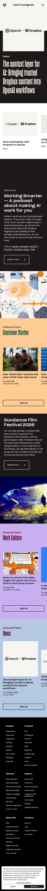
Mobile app (10, 735)
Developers (10, 834)
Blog (7, 823)
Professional (29, 735)
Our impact (29, 834)
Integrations (10, 739)
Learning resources (31, 807)
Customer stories (12, 827)
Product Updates (31, 765)
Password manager (13, 794)
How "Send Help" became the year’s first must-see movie (20, 376)
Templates (9, 758)
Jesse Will (10, 381)
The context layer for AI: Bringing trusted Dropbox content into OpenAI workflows (22, 77)
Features (9, 742)
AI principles (29, 800)
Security (9, 750)
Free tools (9, 761)
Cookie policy (29, 790)
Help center (29, 779)
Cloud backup (11, 798)
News (6, 56)
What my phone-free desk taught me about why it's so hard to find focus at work (19, 580)
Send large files (11, 779)
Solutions (9, 746)
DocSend (28, 758)
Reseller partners (12, 846)
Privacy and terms (31, 787)
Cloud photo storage (13, 787)
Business (28, 739)
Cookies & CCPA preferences (30, 795)
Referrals (9, 842)
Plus (26, 731)
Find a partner (11, 853)
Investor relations (31, 830)
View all (23, 403)
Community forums (13, 838)
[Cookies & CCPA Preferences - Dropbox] (23, 877)
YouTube (8, 249)
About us (28, 823)
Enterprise (28, 742)
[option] (19, 131)
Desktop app (10, 731)
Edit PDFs (9, 802)
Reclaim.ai (28, 750)
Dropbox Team (12, 692)
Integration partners (13, 849)
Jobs (26, 827)
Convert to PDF (11, 809)
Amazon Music (21, 249)
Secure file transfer (13, 790)
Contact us (28, 783)
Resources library (12, 830)
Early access (10, 754)
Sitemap (28, 804)
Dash (26, 746)
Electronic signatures (13, 805)
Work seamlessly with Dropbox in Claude (16, 143)
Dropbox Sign (29, 754)
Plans (26, 761)
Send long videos (12, 783)
